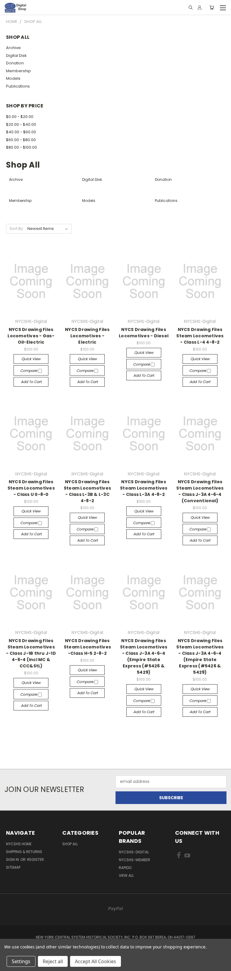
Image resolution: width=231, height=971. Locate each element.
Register (35, 859)
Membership (18, 71)
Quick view (31, 358)
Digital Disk (16, 55)
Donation (15, 63)
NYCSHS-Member (134, 859)
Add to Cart (31, 381)
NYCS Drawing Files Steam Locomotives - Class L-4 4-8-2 (199, 335)
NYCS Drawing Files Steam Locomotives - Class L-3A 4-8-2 (143, 488)
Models (13, 78)
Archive (13, 48)
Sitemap (13, 867)
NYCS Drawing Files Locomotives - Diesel (143, 332)
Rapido (125, 867)
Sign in (13, 859)
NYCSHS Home (19, 843)
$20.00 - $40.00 (21, 124)
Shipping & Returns (24, 851)
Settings (21, 961)
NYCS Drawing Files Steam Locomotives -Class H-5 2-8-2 (87, 647)
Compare (29, 370)
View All (126, 875)
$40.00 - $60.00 (21, 132)
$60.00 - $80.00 (21, 140)
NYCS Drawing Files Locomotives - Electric (87, 335)
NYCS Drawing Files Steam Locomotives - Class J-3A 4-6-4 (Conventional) (199, 491)
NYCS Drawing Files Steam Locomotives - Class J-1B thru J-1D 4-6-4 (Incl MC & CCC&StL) (31, 653)
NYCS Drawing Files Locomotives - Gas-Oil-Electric (31, 335)
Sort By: (17, 228)
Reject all (53, 961)
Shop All (70, 843)
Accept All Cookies (95, 961)
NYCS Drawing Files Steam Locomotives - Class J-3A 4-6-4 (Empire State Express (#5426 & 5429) (143, 656)
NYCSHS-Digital (134, 852)
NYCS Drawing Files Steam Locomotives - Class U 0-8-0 (31, 488)
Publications (18, 86)
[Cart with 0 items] (211, 7)
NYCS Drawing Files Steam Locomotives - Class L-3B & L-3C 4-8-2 (87, 491)
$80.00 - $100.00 (21, 147)
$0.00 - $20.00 (19, 116)
